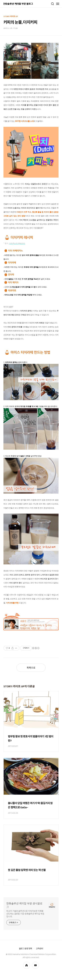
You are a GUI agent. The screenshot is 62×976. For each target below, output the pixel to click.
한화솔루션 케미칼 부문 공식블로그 (24, 905)
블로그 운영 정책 (25, 948)
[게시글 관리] (16, 648)
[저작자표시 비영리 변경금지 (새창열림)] (36, 648)
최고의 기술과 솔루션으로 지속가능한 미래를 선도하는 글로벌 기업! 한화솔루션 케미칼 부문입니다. (25, 914)
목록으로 (31, 667)
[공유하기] (12, 648)
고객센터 (39, 948)
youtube (35, 965)
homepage (26, 965)
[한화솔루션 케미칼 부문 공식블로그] (18, 4)
